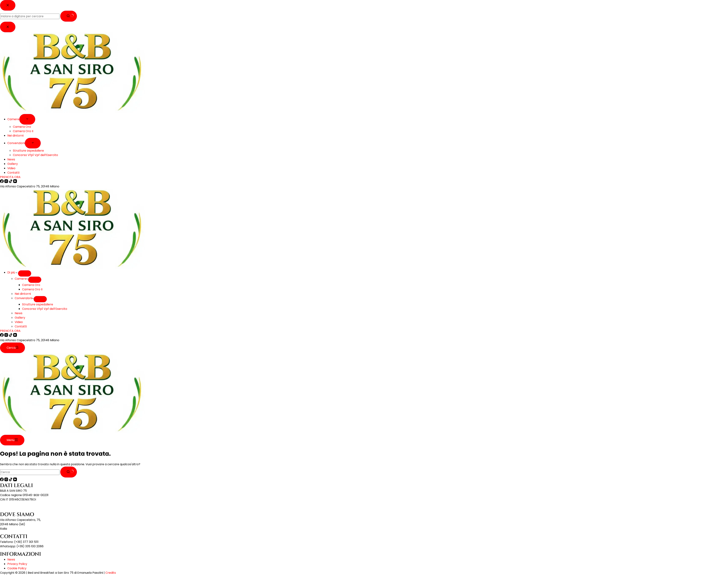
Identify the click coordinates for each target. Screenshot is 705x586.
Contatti (21, 326)
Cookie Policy (16, 568)
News (18, 313)
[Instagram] (6, 336)
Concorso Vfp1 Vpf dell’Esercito (44, 309)
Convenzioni (23, 298)
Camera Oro (31, 285)
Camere (21, 279)
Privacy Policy (17, 564)
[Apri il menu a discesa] (24, 273)
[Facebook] (2, 336)
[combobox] (29, 472)
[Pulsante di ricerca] (68, 472)
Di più (11, 272)
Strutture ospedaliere (37, 304)
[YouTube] (15, 336)
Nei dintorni (23, 294)
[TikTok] (11, 336)
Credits (110, 573)
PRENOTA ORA (10, 331)
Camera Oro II (32, 289)
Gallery (20, 317)
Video (19, 322)
